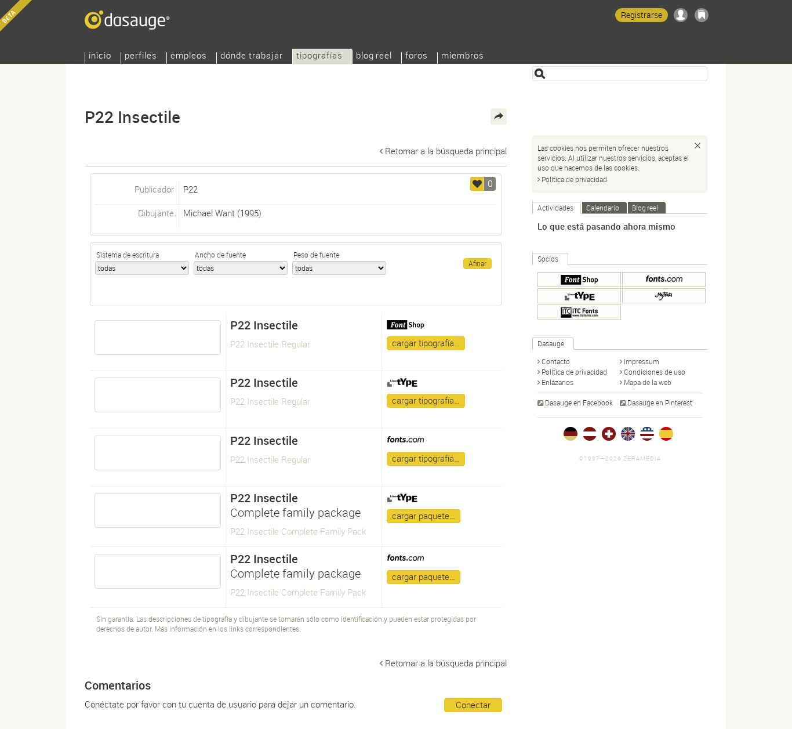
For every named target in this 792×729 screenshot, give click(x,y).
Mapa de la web (647, 382)
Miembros (462, 56)
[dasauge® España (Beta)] (666, 434)
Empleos (188, 56)
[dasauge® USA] (647, 434)
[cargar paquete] (157, 510)
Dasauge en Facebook (579, 402)
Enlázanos (557, 382)
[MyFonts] (664, 296)
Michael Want (209, 213)
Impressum (641, 361)
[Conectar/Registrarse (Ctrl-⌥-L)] (680, 15)
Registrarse (641, 14)
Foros (416, 56)
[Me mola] (477, 184)
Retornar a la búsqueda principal (446, 151)
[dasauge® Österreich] (590, 434)
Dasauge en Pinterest (659, 402)
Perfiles (141, 56)
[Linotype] (579, 296)
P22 (190, 189)
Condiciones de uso (654, 371)
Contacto (556, 361)
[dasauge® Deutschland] (570, 434)
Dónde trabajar (251, 56)
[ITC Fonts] (579, 312)
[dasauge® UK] (628, 434)
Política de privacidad (574, 179)
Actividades (555, 207)
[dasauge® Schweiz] (609, 434)
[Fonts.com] (664, 279)
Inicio (100, 56)
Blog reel (374, 56)
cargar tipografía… (426, 343)
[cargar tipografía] (157, 337)
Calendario (602, 207)
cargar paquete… (423, 515)
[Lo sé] (697, 146)
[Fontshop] (579, 279)
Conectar (473, 704)
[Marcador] (701, 15)
